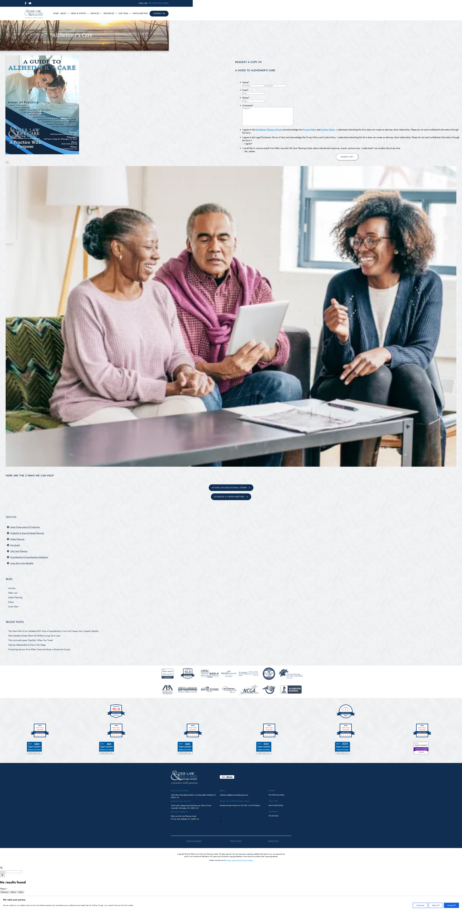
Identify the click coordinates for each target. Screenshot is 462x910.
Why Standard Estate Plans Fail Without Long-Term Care (34, 635)
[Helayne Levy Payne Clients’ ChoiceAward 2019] (345, 737)
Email (245, 90)
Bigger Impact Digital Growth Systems (239, 860)
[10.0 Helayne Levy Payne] (116, 717)
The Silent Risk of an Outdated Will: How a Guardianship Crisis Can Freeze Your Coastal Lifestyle (53, 631)
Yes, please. (249, 151)
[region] (231, 903)
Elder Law (12, 592)
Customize (420, 905)
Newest (13, 892)
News (11, 602)
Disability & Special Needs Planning (27, 533)
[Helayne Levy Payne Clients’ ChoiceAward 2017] (192, 737)
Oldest (21, 892)
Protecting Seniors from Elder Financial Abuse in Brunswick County (39, 649)
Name (245, 82)
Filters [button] (6, 888)
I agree (248, 143)
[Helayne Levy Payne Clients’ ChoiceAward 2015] (40, 737)
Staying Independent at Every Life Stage (27, 644)
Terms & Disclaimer (193, 841)
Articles (11, 588)
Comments (247, 105)
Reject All (436, 905)
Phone (245, 97)
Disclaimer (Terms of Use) (269, 129)
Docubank (15, 545)
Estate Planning (17, 539)
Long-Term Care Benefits (21, 563)
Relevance (4, 892)
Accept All (451, 905)
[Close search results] (2, 875)
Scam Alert (13, 606)
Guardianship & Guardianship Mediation (29, 557)
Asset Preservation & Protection (25, 527)
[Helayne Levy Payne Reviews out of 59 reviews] (345, 717)
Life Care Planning (18, 551)
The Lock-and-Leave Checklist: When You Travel (30, 640)
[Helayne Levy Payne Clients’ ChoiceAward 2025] (422, 737)
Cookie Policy (328, 129)
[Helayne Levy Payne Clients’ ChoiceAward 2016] (116, 737)
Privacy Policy (309, 129)
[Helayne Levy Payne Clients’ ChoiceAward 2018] (269, 737)
